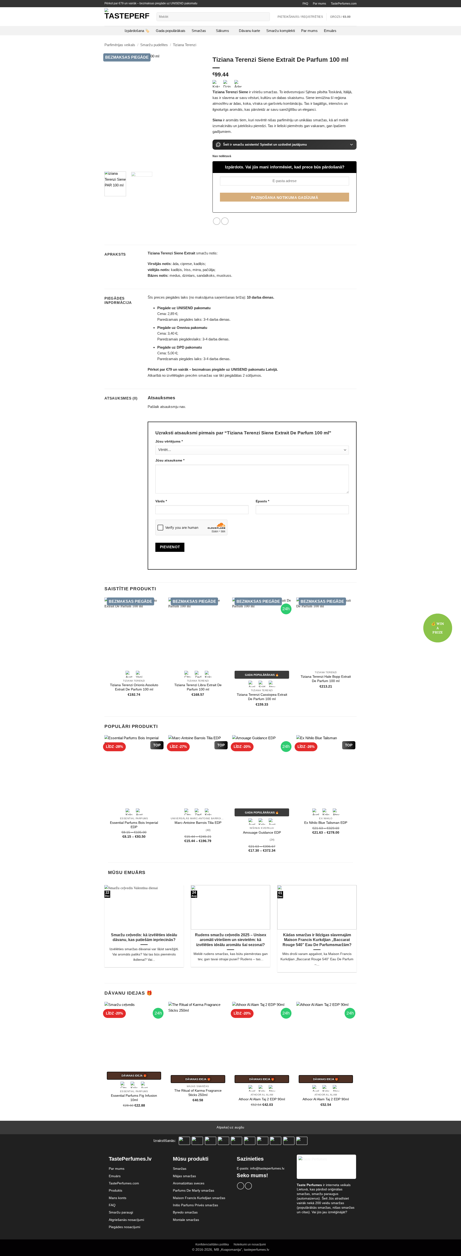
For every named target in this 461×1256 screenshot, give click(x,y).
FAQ (305, 3)
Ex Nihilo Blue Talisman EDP (325, 823)
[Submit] (265, 16)
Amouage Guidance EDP (262, 832)
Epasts (262, 501)
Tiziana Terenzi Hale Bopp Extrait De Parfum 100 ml (326, 679)
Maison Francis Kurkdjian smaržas (199, 1198)
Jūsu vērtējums (169, 441)
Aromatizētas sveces (188, 1183)
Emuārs (330, 31)
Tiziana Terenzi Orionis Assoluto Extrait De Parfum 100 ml (134, 687)
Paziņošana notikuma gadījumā (284, 198)
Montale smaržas (186, 1220)
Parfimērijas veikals (119, 45)
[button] (343, 17)
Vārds (161, 501)
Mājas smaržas (184, 1176)
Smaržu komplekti (280, 31)
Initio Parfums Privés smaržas (195, 1205)
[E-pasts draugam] (225, 221)
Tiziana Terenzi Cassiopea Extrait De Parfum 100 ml (262, 697)
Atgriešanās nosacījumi (126, 1220)
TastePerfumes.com (344, 3)
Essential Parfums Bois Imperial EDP (134, 825)
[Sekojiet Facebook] (240, 1185)
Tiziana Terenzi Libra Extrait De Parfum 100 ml (198, 687)
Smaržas (199, 31)
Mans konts (117, 1198)
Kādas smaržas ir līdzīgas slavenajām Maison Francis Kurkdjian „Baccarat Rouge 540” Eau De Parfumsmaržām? (317, 940)
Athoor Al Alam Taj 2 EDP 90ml (262, 1099)
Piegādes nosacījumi (124, 1227)
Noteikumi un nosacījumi (250, 1244)
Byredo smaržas (185, 1212)
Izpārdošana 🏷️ (137, 31)
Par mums (319, 3)
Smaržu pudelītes (154, 45)
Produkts (115, 1190)
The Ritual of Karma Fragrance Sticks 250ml (198, 1093)
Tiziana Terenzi (184, 45)
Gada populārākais (170, 31)
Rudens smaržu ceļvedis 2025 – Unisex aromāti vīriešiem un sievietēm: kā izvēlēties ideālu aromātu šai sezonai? (230, 940)
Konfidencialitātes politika (212, 1244)
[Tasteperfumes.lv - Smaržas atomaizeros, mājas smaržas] (126, 16)
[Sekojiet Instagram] (248, 1185)
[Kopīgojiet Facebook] (216, 221)
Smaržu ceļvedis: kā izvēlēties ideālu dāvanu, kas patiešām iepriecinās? (144, 937)
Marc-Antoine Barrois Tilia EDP (198, 823)
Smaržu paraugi (121, 1212)
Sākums (222, 31)
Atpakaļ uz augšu (230, 1127)
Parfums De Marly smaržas (193, 1190)
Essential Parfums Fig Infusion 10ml (134, 1098)
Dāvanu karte (249, 31)
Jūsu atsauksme (169, 460)
